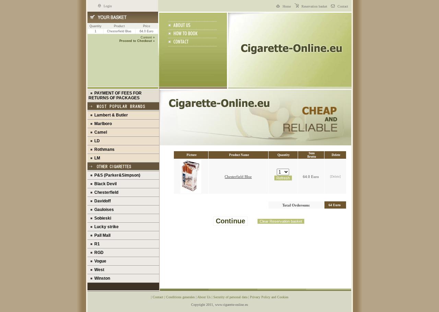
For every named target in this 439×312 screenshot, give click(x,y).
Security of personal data (230, 297)
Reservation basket (313, 6)
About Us (204, 297)
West (98, 269)
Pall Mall (101, 235)
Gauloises (103, 209)
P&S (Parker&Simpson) (116, 175)
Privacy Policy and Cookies (269, 297)
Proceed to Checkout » (137, 41)
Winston (101, 278)
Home (286, 6)
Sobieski (101, 218)
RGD (98, 252)
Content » (148, 37)
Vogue (99, 261)
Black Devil (104, 183)
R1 (96, 244)
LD (96, 140)
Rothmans (103, 149)
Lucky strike (105, 226)
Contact (342, 6)
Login (107, 6)
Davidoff (101, 201)
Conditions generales (181, 297)
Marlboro (102, 123)
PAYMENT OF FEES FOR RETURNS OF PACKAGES (115, 95)
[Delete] (335, 176)
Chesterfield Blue (238, 177)
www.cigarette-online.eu (231, 305)
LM (96, 158)
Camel (99, 132)
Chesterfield (105, 192)
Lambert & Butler (110, 115)
